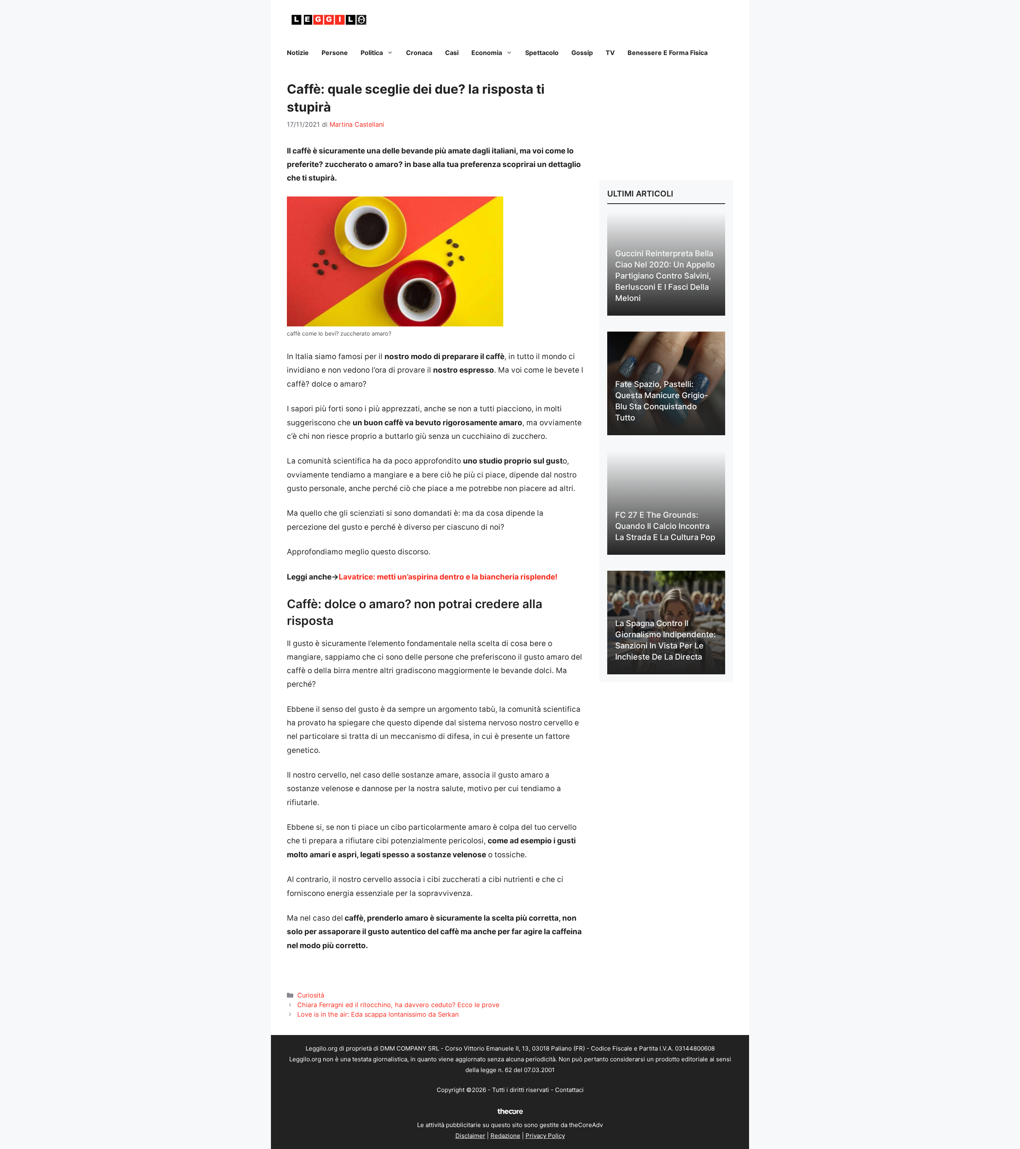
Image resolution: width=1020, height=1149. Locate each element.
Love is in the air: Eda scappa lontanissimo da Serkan (378, 1014)
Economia (486, 53)
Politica (372, 53)
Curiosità (310, 995)
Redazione (505, 1135)
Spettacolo (542, 53)
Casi (452, 53)
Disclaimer (470, 1135)
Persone (335, 53)
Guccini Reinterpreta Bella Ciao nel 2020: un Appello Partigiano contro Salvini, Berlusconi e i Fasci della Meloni (665, 276)
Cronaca (419, 53)
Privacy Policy (545, 1135)
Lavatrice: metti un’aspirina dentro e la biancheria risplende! (448, 576)
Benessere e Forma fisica (668, 53)
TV (610, 53)
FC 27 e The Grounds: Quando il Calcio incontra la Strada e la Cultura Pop (665, 526)
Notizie (298, 53)
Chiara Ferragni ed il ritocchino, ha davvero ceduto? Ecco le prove (398, 1005)
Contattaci (569, 1090)
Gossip (582, 53)
